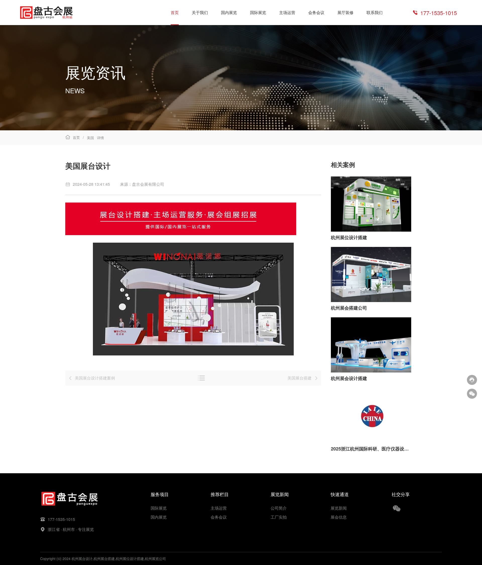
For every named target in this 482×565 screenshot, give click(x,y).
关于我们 (200, 12)
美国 (90, 137)
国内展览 (229, 12)
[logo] (46, 12)
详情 (100, 137)
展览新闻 (339, 508)
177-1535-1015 (438, 13)
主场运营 (287, 12)
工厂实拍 (279, 517)
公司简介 (279, 508)
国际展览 (258, 12)
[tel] (472, 380)
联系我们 (375, 12)
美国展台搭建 (299, 378)
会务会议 (316, 12)
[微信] (472, 394)
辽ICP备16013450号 (183, 558)
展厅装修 (345, 12)
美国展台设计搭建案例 (95, 378)
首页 (175, 12)
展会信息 (339, 517)
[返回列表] (201, 378)
